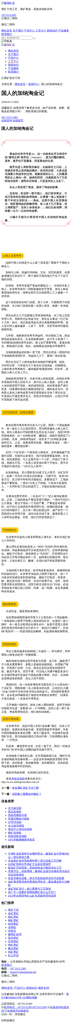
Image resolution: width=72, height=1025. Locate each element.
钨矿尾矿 (13, 951)
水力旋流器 (14, 808)
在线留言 (23, 1010)
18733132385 (8, 15)
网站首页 (6, 30)
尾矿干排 (13, 909)
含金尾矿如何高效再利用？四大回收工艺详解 (35, 860)
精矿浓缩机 (14, 832)
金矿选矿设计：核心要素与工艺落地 (29, 888)
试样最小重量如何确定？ (27, 794)
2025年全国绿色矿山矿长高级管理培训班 (32, 895)
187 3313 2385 (18, 968)
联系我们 (6, 34)
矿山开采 (13, 955)
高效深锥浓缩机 (17, 836)
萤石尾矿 (13, 937)
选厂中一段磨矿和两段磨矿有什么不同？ (32, 892)
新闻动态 (52, 30)
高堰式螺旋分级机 (18, 818)
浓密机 (12, 927)
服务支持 (43, 987)
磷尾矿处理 (14, 934)
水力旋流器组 (16, 825)
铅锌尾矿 (13, 923)
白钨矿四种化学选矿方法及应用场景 (29, 864)
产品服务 (63, 30)
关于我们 (18, 30)
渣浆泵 (12, 930)
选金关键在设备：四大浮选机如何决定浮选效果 (36, 878)
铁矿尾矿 (13, 916)
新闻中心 (33, 84)
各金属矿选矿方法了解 (25, 787)
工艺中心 (40, 30)
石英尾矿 (13, 941)
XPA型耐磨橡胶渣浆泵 (21, 839)
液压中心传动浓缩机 (20, 829)
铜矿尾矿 (13, 920)
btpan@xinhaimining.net (23, 972)
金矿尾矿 (13, 913)
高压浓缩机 (14, 811)
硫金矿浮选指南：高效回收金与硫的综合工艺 (35, 867)
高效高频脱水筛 (17, 815)
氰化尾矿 (13, 948)
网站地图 (31, 997)
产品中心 (29, 30)
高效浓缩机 (18, 778)
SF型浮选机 (15, 822)
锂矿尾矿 (13, 944)
